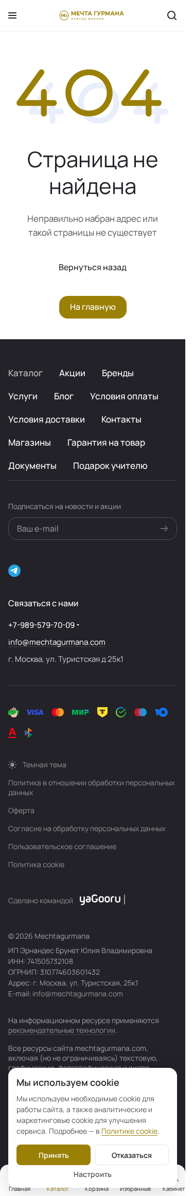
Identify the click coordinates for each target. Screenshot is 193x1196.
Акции (72, 373)
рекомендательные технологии (61, 1030)
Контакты (121, 419)
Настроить (93, 1174)
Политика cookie (36, 864)
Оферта (21, 810)
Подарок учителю (110, 465)
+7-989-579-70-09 (41, 625)
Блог (64, 396)
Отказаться (132, 1155)
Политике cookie (129, 1131)
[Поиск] (172, 15)
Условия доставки (46, 419)
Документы (32, 465)
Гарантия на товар (106, 442)
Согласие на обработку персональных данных (86, 828)
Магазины (29, 442)
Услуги (23, 396)
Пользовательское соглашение (62, 846)
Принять (54, 1155)
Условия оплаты (124, 396)
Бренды (118, 373)
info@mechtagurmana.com (57, 642)
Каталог (25, 373)
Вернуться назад (93, 267)
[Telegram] (14, 571)
